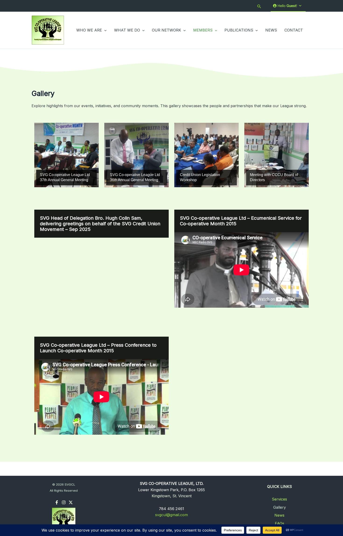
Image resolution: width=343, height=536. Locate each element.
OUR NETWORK (166, 30)
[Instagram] (64, 502)
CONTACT (293, 30)
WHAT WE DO (127, 30)
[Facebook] (57, 502)
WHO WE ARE (89, 30)
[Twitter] (71, 502)
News (279, 515)
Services (279, 499)
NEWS (271, 30)
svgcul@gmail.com (171, 514)
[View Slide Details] (66, 155)
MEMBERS (203, 30)
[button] (259, 6)
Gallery (279, 507)
